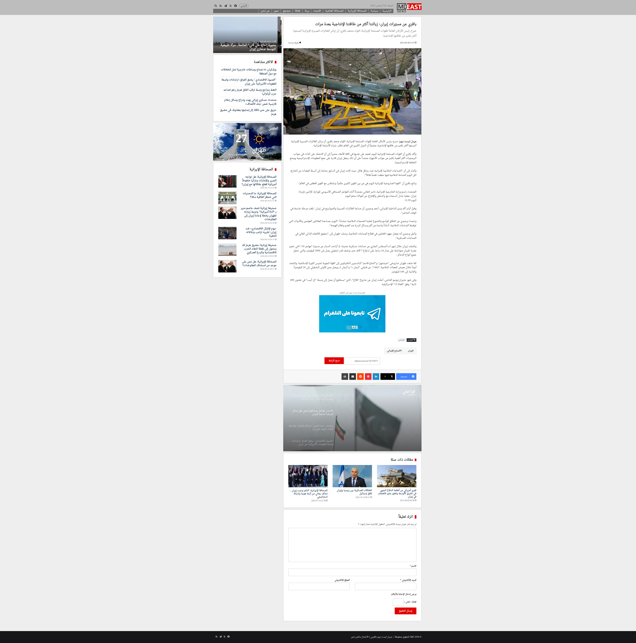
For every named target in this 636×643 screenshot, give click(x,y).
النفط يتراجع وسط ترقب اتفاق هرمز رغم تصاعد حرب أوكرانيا (249, 92)
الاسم (413, 566)
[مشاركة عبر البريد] (352, 376)
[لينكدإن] (376, 376)
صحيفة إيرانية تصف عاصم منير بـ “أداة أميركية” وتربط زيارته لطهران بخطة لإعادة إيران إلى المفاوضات (258, 214)
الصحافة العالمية (334, 11)
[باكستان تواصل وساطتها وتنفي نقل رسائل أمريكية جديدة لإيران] (352, 418)
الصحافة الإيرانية (357, 11)
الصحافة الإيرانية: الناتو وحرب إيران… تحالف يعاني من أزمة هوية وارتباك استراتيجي (308, 493)
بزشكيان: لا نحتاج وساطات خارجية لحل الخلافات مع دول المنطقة (248, 71)
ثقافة (297, 11)
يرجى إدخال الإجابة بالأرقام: (403, 594)
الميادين (402, 340)
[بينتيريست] (368, 376)
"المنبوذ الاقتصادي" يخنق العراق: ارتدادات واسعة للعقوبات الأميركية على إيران (248, 81)
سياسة (374, 11)
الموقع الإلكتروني (342, 580)
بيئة (307, 11)
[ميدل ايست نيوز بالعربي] (409, 8)
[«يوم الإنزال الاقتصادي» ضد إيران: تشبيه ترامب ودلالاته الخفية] (227, 233)
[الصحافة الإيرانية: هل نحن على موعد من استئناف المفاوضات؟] (227, 266)
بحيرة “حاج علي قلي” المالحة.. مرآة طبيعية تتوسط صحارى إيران (252, 47)
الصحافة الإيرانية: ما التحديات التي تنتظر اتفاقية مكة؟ (259, 195)
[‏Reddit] (360, 376)
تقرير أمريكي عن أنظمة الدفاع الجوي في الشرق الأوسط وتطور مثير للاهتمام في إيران (397, 493)
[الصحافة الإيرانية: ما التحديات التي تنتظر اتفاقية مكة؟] (227, 198)
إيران (410, 351)
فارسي (244, 6)
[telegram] (352, 314)
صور (276, 11)
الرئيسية (386, 11)
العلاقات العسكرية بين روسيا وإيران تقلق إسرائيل (354, 492)
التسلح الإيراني (394, 351)
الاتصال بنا (363, 637)
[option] (352, 418)
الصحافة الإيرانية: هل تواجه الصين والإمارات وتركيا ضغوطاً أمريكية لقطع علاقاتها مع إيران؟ (259, 181)
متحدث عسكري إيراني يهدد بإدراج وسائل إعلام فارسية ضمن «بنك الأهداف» (250, 102)
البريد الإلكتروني (408, 580)
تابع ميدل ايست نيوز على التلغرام (352, 293)
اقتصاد (317, 11)
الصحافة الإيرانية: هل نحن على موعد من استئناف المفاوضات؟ (259, 263)
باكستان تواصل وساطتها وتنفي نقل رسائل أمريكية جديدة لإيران (380, 409)
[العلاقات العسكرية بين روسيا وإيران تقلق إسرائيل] (352, 476)
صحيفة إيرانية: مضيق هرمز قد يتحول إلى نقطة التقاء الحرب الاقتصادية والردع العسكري (259, 249)
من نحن (265, 11)
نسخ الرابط (334, 360)
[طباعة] (345, 376)
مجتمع (287, 11)
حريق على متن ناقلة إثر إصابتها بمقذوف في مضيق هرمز (248, 112)
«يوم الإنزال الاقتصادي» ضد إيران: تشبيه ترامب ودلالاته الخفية (261, 232)
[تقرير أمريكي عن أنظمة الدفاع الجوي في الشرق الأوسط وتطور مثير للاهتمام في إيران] (396, 476)
